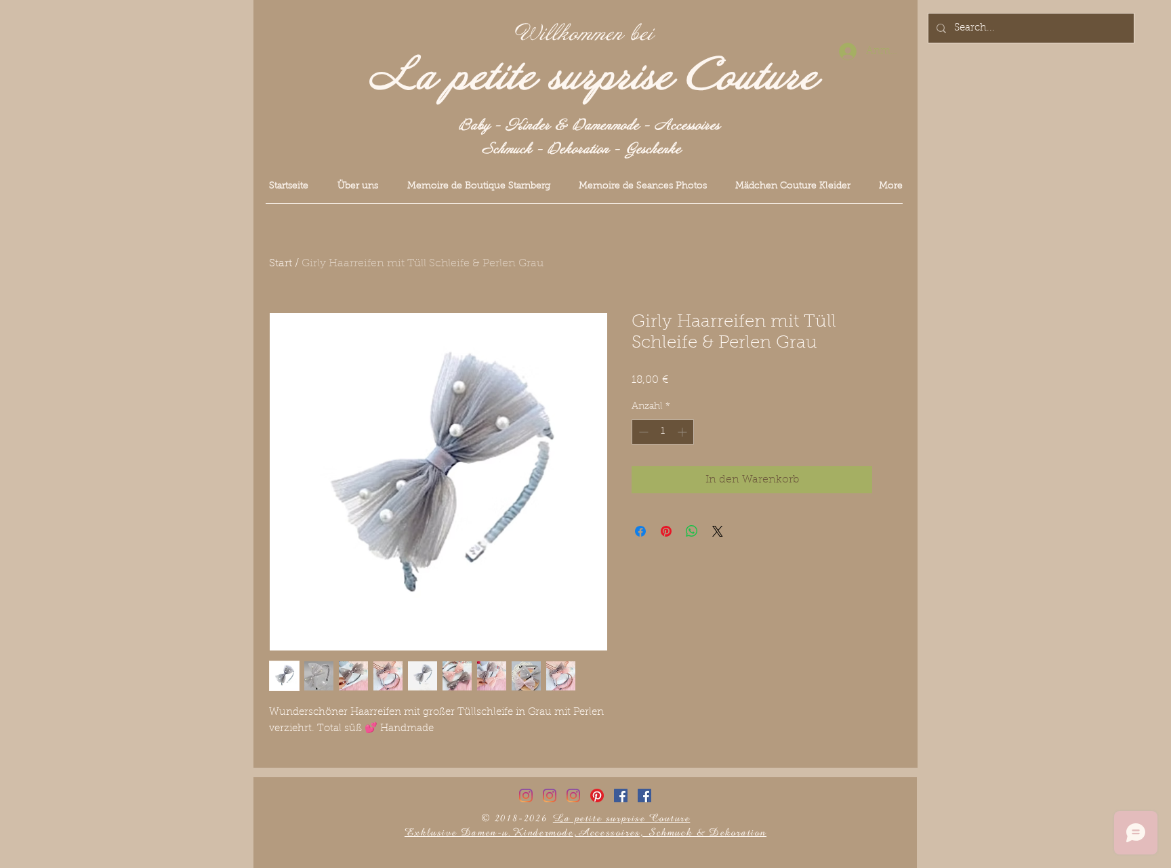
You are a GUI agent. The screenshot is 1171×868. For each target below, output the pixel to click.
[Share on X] (718, 531)
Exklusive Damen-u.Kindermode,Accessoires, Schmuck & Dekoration (585, 832)
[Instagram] (526, 795)
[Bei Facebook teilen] (640, 531)
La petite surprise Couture (593, 76)
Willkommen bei (584, 34)
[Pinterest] (597, 795)
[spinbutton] (663, 432)
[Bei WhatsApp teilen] (692, 531)
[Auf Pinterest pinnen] (666, 531)
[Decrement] (642, 432)
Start (280, 263)
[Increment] (683, 432)
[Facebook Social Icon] (621, 795)
